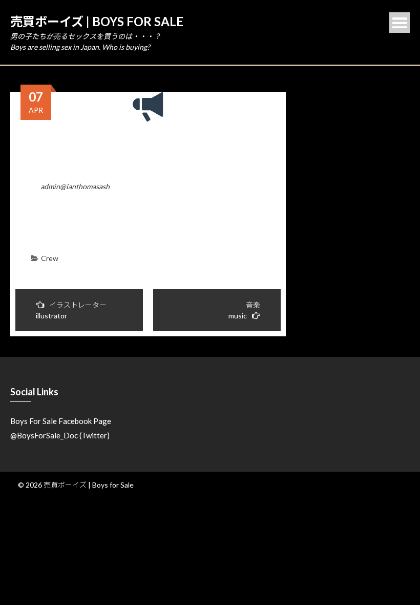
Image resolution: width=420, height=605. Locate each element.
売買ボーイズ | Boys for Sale (96, 21)
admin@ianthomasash (75, 186)
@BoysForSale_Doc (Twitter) (60, 435)
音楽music (244, 310)
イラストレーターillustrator (71, 310)
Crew (49, 258)
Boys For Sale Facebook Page (60, 421)
